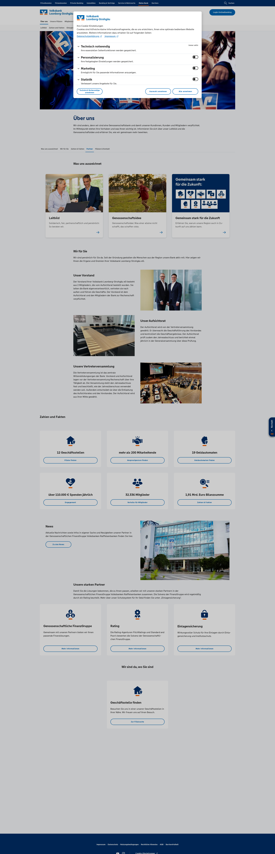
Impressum (110, 36)
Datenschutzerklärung (88, 36)
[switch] (195, 57)
